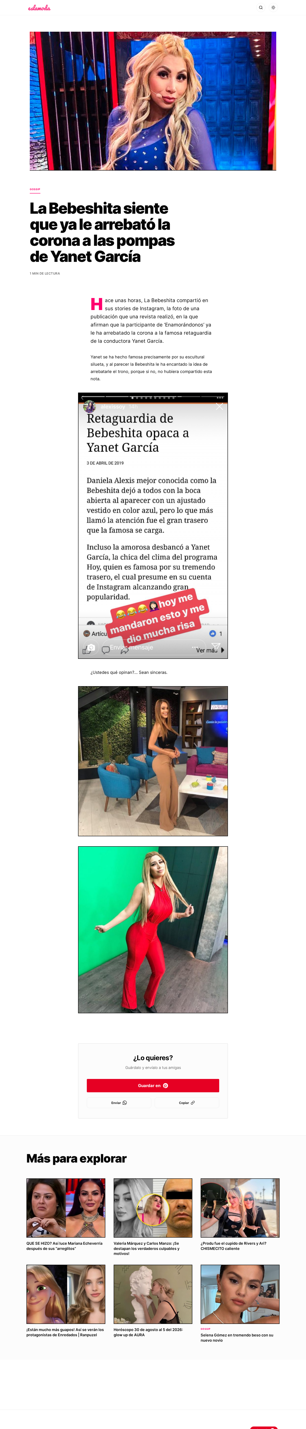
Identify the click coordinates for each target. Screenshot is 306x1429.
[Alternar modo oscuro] (273, 7)
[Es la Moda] (39, 7)
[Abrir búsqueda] (260, 7)
